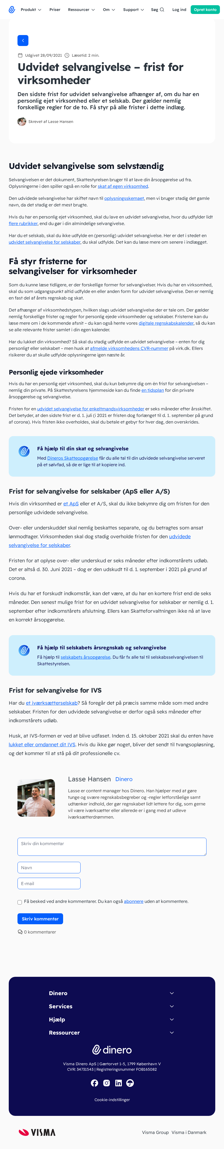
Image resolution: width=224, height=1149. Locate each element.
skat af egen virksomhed (123, 186)
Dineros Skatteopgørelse (72, 458)
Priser (54, 9)
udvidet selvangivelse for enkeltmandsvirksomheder (90, 408)
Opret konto (205, 9)
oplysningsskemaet (124, 198)
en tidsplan (153, 390)
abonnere (133, 901)
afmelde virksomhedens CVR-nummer (129, 348)
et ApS (71, 503)
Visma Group (155, 1132)
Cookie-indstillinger (112, 1099)
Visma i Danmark (189, 1132)
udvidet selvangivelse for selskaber (44, 242)
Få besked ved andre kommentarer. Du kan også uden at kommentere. (105, 901)
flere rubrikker (23, 223)
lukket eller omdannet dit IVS (42, 744)
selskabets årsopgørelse (85, 657)
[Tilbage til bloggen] (22, 40)
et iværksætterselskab (52, 703)
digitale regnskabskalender (166, 323)
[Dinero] (12, 9)
